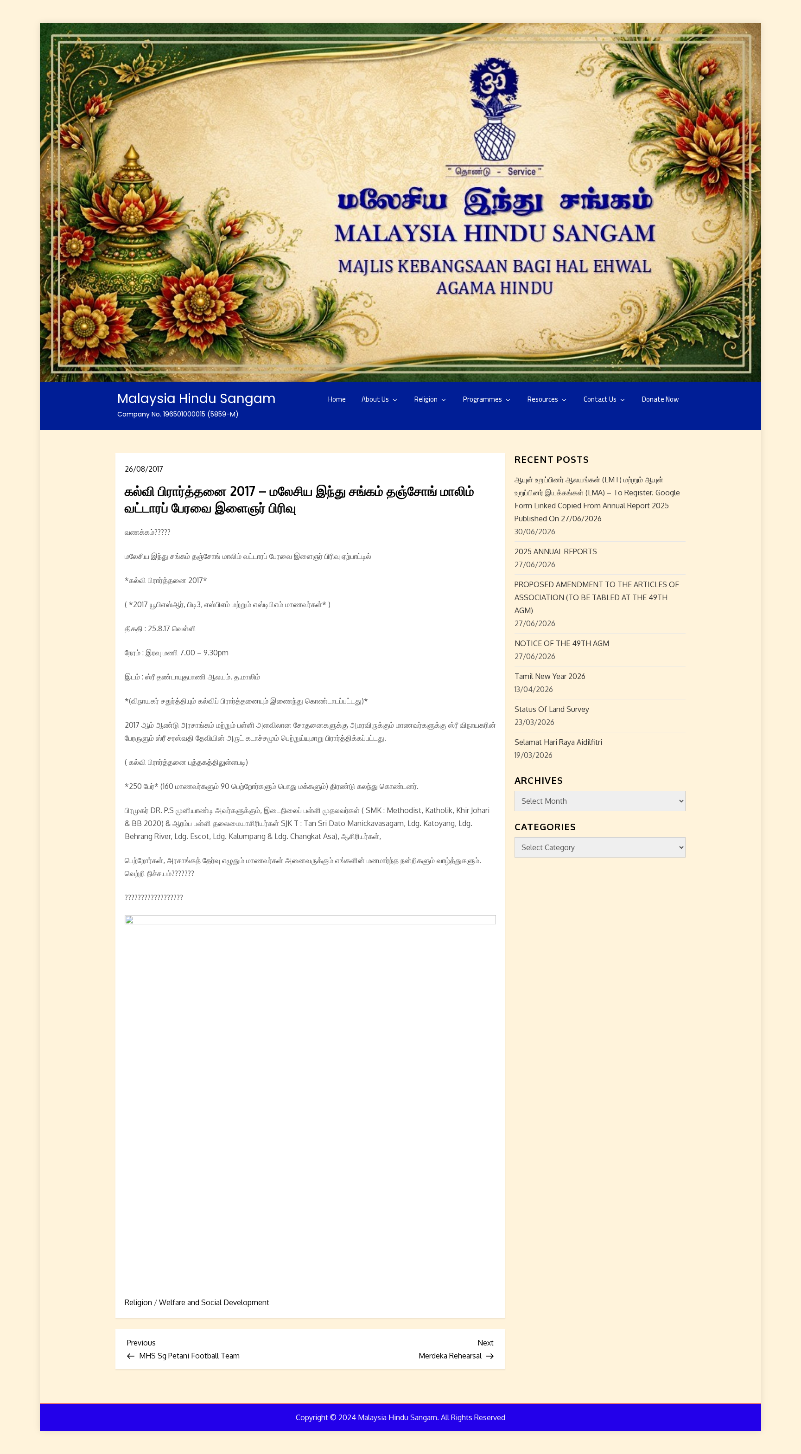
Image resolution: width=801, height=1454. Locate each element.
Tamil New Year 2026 (550, 676)
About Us (375, 399)
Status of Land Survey (552, 709)
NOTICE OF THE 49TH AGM (562, 643)
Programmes (482, 399)
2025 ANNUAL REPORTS (556, 551)
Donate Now (660, 399)
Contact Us (600, 399)
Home (337, 399)
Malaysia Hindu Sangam (196, 399)
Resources (543, 399)
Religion (426, 399)
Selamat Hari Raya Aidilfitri (558, 742)
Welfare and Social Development (214, 1302)
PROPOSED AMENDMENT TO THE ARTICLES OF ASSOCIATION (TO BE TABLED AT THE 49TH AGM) (597, 597)
